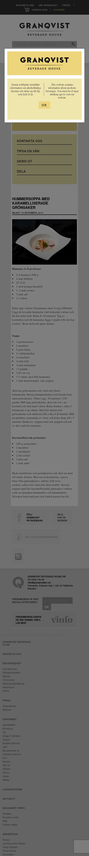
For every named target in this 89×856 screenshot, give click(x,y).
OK (44, 105)
